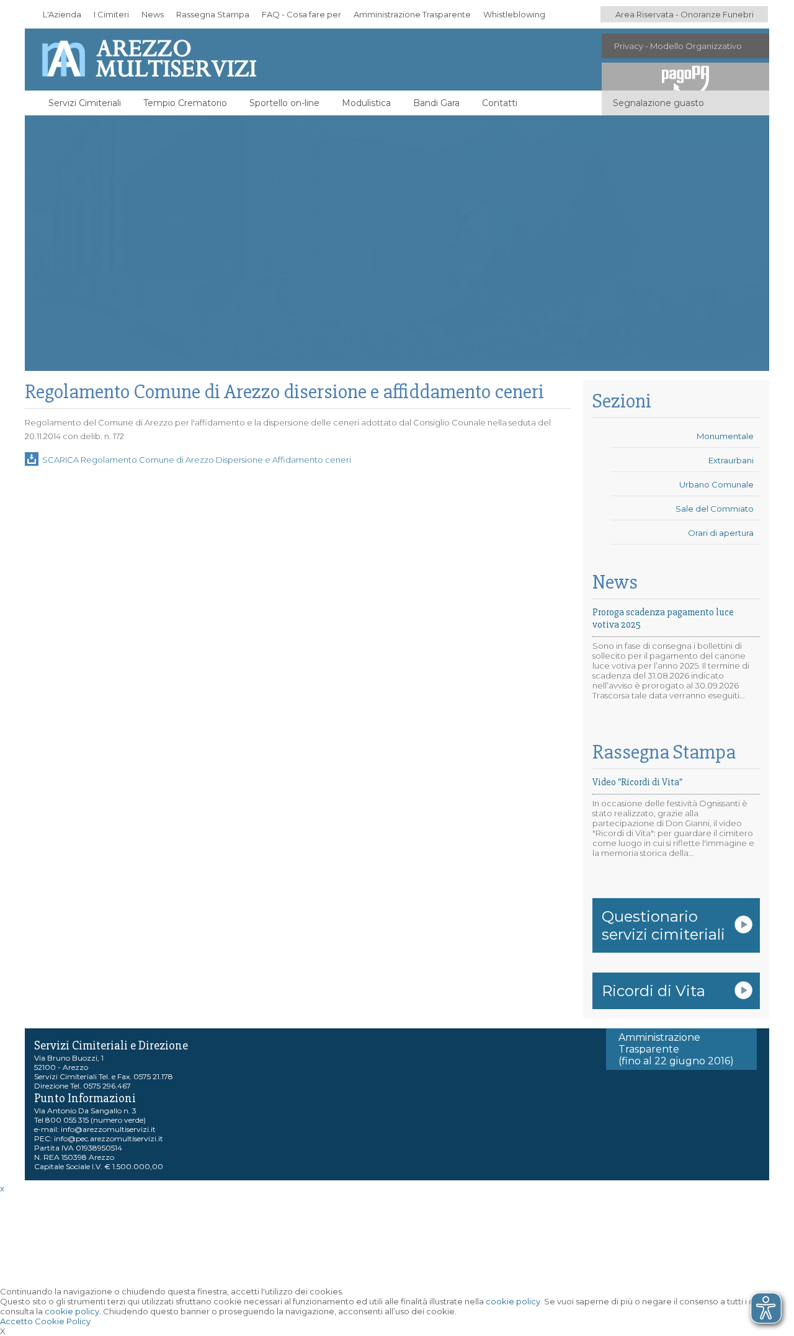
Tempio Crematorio (185, 103)
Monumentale (725, 436)
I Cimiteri (111, 14)
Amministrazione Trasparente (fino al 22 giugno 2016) (676, 1049)
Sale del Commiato (715, 509)
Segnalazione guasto (658, 103)
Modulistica (366, 103)
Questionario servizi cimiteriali (663, 925)
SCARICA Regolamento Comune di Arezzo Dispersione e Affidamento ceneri (196, 460)
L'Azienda (62, 14)
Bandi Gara (436, 103)
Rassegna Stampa (212, 14)
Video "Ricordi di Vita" (637, 782)
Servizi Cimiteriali (84, 103)
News (152, 14)
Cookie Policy (63, 1321)
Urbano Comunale (716, 484)
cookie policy (513, 1301)
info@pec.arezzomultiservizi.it (108, 1138)
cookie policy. (73, 1311)
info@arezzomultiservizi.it (108, 1129)
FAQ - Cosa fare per (301, 14)
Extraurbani (731, 460)
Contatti (499, 103)
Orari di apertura (721, 533)
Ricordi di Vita (653, 991)
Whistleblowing (514, 14)
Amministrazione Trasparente (412, 14)
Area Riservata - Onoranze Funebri (684, 14)
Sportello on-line (284, 103)
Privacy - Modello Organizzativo (678, 46)
